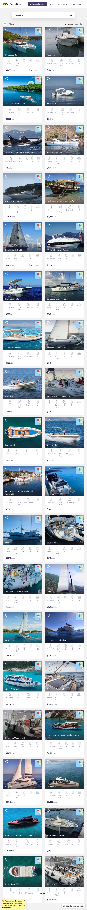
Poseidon (51, 55)
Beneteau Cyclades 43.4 (57, 347)
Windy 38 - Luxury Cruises (58, 250)
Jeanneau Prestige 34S (15, 104)
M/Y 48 (8, 543)
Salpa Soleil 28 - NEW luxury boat (20, 152)
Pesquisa (19, 15)
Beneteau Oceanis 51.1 (56, 689)
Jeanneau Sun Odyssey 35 (16, 591)
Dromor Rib (10, 445)
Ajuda (52, 4)
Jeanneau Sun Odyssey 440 (59, 884)
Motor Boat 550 (12, 884)
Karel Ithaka (52, 445)
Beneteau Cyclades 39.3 (57, 299)
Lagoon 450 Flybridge (56, 640)
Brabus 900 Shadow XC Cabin (18, 835)
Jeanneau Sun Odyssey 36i (58, 396)
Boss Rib (9, 396)
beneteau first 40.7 (13, 250)
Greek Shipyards (12, 689)
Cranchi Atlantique (13, 201)
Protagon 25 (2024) (55, 494)
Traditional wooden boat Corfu (60, 201)
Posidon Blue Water (55, 835)
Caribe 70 (51, 591)
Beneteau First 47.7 (55, 152)
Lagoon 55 (10, 786)
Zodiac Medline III (13, 347)
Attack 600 (51, 104)
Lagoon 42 (12, 55)
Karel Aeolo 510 (12, 299)
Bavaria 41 (51, 543)
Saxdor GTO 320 (54, 786)
